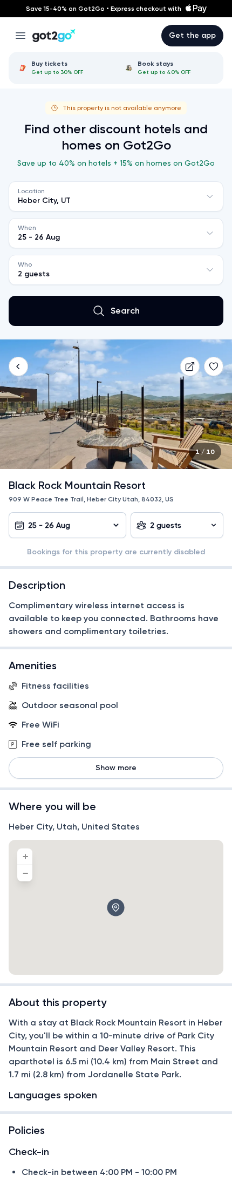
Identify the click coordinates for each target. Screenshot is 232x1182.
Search (125, 310)
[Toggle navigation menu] (20, 35)
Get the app (192, 35)
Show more (116, 767)
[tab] (63, 68)
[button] (18, 366)
